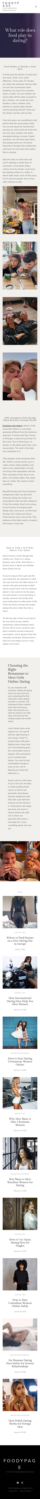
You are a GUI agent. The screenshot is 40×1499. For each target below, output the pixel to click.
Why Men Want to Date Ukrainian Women (20, 1122)
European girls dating (12, 425)
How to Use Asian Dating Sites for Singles (20, 1242)
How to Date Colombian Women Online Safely (20, 1303)
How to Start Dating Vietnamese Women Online (20, 1061)
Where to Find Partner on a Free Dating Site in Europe (20, 941)
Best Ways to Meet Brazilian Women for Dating (20, 1182)
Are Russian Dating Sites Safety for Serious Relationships (20, 1363)
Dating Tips (20, 932)
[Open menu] (36, 6)
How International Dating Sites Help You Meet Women (20, 1001)
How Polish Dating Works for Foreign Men (20, 1423)
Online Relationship (20, 1053)
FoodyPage (11, 4)
